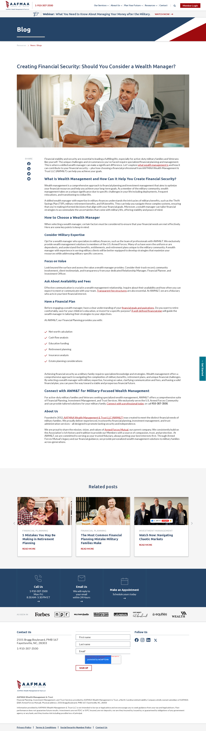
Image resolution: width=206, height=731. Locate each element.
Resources (21, 45)
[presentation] (14, 523)
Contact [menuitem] (163, 5)
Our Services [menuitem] (100, 5)
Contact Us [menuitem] (101, 727)
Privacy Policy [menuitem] (24, 727)
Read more (28, 548)
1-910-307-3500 (38, 591)
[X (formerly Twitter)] (155, 639)
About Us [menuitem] (115, 5)
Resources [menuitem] (150, 5)
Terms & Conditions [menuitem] (46, 727)
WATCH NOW (162, 14)
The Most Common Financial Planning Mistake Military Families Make (101, 539)
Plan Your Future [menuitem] (132, 5)
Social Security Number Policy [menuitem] (75, 727)
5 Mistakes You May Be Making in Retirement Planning (38, 539)
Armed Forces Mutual (116, 429)
